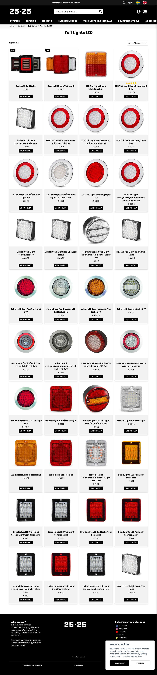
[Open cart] (145, 11)
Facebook (123, 626)
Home (11, 26)
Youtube (122, 631)
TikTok (121, 634)
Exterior (31, 21)
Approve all (119, 663)
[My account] (138, 11)
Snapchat (122, 637)
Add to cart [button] (25, 96)
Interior (15, 21)
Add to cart (96, 96)
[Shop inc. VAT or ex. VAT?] (130, 3)
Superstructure (67, 21)
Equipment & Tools (128, 21)
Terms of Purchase (32, 665)
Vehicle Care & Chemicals (97, 21)
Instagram (123, 629)
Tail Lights (32, 26)
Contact (78, 665)
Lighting (47, 21)
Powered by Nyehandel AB (78, 657)
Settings (140, 663)
